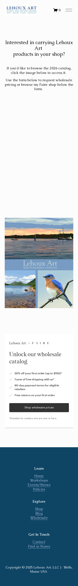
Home (39, 476)
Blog (39, 513)
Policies (39, 489)
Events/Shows (39, 484)
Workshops (39, 480)
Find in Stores (39, 546)
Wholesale (39, 517)
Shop (39, 509)
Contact (39, 542)
